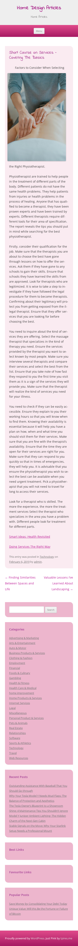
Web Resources (18, 758)
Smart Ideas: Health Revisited (29, 537)
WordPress (37, 938)
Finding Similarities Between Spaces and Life (20, 583)
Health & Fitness (19, 683)
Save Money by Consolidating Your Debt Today (38, 904)
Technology (47, 557)
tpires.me (66, 938)
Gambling (15, 678)
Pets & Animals (18, 723)
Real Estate (16, 728)
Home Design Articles (39, 8)
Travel (13, 753)
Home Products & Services (25, 698)
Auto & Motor (17, 648)
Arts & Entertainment (22, 643)
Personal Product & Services (26, 718)
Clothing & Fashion (20, 658)
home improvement (21, 693)
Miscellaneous (18, 713)
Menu (39, 31)
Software (14, 738)
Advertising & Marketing (24, 638)
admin (38, 562)
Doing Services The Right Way (29, 547)
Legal (12, 708)
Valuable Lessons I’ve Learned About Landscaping (58, 583)
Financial (14, 668)
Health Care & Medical (22, 688)
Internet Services (19, 703)
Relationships (17, 733)
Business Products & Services (27, 653)
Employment (17, 663)
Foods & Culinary (19, 673)
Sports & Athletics (20, 743)
